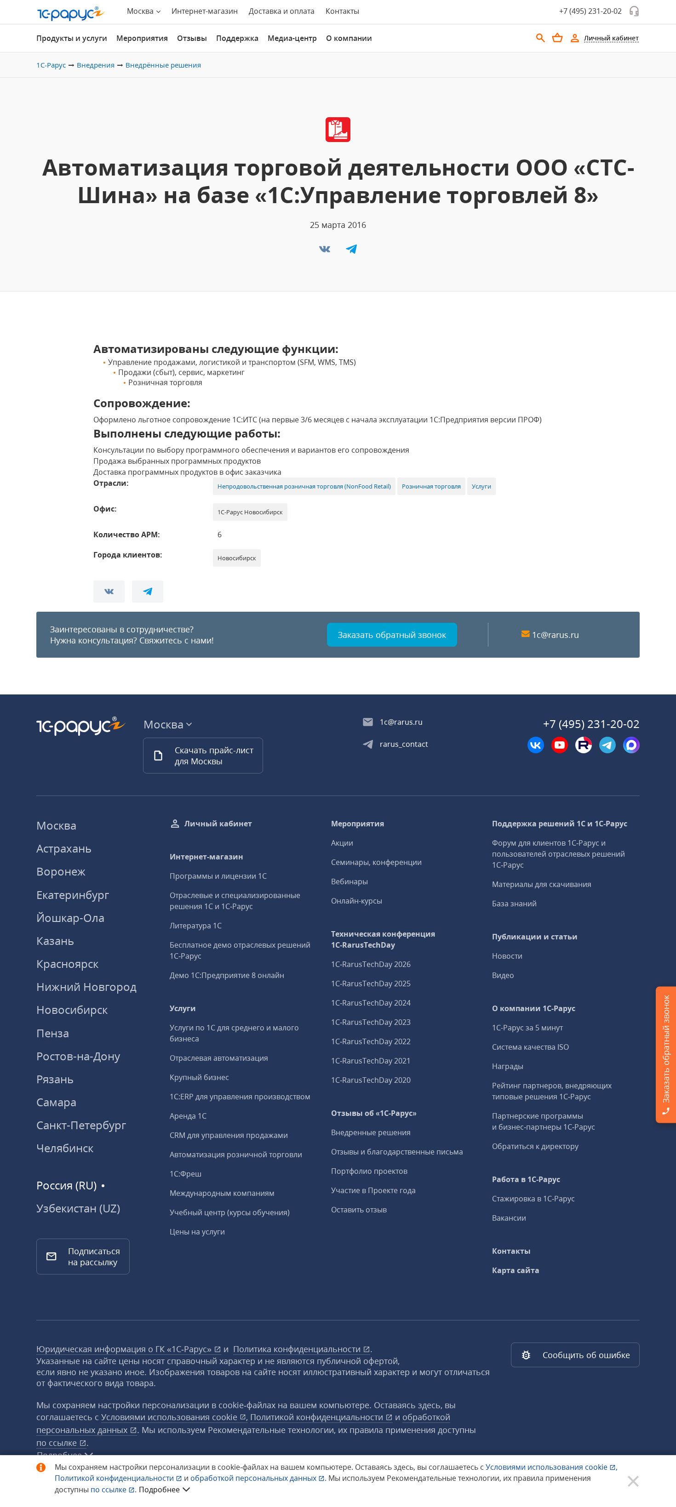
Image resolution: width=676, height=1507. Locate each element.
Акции (342, 843)
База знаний (514, 904)
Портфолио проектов (369, 1171)
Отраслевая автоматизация (219, 1058)
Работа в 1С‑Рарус (526, 1179)
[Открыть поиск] (540, 38)
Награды (507, 1066)
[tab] (71, 38)
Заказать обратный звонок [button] (392, 634)
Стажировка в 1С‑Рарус (533, 1199)
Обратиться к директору (535, 1146)
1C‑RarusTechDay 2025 (371, 983)
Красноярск (67, 963)
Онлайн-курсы (356, 901)
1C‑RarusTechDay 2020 (371, 1080)
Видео (503, 975)
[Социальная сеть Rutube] (583, 745)
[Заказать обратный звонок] (634, 11)
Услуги (481, 486)
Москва (56, 825)
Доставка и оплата (282, 11)
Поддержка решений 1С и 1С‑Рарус (559, 824)
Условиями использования (552, 1467)
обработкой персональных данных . (259, 1478)
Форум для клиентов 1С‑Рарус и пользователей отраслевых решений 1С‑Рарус (558, 854)
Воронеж (61, 871)
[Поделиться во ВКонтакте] (325, 252)
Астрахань (64, 848)
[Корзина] (557, 37)
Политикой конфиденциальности (115, 1478)
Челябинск (64, 1147)
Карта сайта (515, 1270)
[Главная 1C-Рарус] (71, 13)
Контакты (342, 11)
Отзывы (192, 38)
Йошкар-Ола (70, 917)
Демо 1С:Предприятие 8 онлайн (227, 975)
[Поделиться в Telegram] (351, 252)
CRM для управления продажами (229, 1135)
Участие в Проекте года (373, 1190)
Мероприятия (142, 38)
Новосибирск (72, 1009)
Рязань (55, 1078)
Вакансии (509, 1218)
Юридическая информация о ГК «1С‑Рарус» (125, 1348)
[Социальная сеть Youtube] (559, 745)
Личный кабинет (218, 824)
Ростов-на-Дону (78, 1055)
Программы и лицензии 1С (218, 876)
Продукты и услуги (71, 38)
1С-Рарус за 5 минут (527, 1028)
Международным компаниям (222, 1193)
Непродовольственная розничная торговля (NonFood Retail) (304, 486)
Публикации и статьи (535, 937)
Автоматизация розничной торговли (236, 1154)
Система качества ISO (530, 1047)
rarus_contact (404, 744)
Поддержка (237, 38)
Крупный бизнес (199, 1077)
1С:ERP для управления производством (240, 1097)
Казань (55, 940)
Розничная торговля (431, 486)
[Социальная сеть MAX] (631, 745)
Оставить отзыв (359, 1210)
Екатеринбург (72, 894)
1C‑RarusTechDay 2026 (371, 964)
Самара (56, 1101)
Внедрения (96, 64)
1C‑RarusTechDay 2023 (371, 1022)
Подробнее (159, 1489)
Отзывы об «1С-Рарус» (374, 1113)
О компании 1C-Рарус (533, 1008)
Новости (507, 956)
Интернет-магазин (205, 11)
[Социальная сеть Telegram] (607, 745)
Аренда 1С (188, 1116)
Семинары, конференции (376, 862)
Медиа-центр (292, 38)
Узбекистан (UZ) (78, 1208)
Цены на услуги (197, 1232)
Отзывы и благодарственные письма (397, 1152)
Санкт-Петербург (81, 1124)
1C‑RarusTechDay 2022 (371, 1041)
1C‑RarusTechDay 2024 (371, 1003)
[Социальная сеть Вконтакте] (535, 745)
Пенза (52, 1033)
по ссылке (57, 1442)
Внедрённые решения (163, 64)
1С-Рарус (51, 64)
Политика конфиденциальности (298, 1348)
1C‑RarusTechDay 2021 (371, 1061)
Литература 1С (196, 926)
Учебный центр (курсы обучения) (230, 1212)
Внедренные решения (371, 1132)
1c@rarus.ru (555, 634)
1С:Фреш (185, 1174)
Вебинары (349, 881)
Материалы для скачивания (541, 884)
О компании (349, 38)
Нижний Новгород (86, 986)
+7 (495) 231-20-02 (590, 11)
